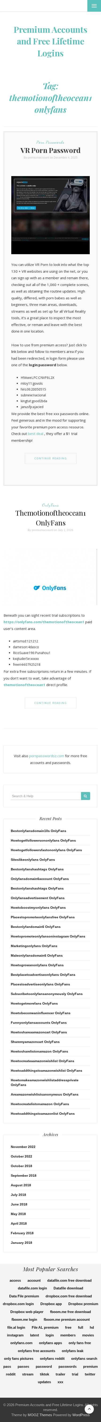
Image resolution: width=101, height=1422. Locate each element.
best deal (35, 433)
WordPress (81, 1415)
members (68, 1335)
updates (44, 1382)
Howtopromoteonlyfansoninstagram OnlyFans (48, 936)
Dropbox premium (83, 1304)
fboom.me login (24, 1319)
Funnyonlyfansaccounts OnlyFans (39, 1022)
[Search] (85, 796)
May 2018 (18, 1214)
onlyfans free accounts (36, 1351)
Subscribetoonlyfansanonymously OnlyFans (47, 994)
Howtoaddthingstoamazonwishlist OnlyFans (46, 1070)
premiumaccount (38, 157)
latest (34, 1335)
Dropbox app (51, 1304)
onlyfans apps (50, 1343)
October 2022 (21, 1156)
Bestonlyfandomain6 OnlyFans (36, 927)
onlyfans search (84, 1358)
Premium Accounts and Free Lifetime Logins (50, 41)
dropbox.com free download (69, 1296)
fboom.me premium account (67, 1319)
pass (7, 1366)
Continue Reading (50, 458)
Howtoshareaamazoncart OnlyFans (39, 1032)
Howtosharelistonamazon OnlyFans (39, 1051)
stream (27, 1374)
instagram (15, 1335)
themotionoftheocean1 (24, 684)
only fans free (80, 1343)
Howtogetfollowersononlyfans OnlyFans (43, 840)
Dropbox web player (26, 1312)
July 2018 (18, 1195)
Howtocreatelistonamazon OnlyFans (40, 1104)
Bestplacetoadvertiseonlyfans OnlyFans (43, 975)
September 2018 (23, 1175)
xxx (60, 1382)
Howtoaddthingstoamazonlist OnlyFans (43, 1113)
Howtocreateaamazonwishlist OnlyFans (42, 1061)
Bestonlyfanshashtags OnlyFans (37, 869)
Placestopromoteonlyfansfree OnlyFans (43, 917)
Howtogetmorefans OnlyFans (34, 1003)
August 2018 (21, 1185)
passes (23, 1366)
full (80, 1327)
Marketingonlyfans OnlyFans (34, 946)
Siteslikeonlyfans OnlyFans (33, 859)
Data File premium (24, 1296)
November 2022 (23, 1147)
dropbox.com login (18, 1304)
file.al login (16, 1327)
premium (90, 1366)
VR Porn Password (50, 150)
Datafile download (68, 1288)
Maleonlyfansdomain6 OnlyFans (37, 955)
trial (75, 1374)
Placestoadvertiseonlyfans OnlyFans (40, 984)
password (44, 1366)
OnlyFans (50, 504)
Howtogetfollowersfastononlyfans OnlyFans (46, 850)
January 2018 (21, 1243)
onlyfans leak (72, 1351)
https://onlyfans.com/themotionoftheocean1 (44, 621)
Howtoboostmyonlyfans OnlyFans (38, 907)
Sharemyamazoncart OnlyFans (35, 1042)
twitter (90, 1374)
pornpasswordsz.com (46, 755)
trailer (60, 1374)
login (50, 1335)
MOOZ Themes (40, 1415)
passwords (67, 1366)
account (34, 1280)
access (15, 1280)
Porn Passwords (50, 142)
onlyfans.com (21, 1343)
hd (92, 1327)
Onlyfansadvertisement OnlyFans (38, 898)
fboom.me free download (70, 1312)
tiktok (44, 1374)
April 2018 (19, 1223)
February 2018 (22, 1233)
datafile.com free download (69, 1280)
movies (88, 1335)
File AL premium (45, 1327)
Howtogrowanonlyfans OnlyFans (37, 965)
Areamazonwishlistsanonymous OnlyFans (44, 1094)
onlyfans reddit (52, 1358)
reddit (11, 1374)
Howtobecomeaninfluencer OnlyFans (40, 1013)
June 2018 (19, 1204)
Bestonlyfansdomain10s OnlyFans (38, 831)
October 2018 (21, 1166)
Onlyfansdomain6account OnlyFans (40, 879)
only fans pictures (18, 1358)
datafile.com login (32, 1288)
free (68, 1327)
